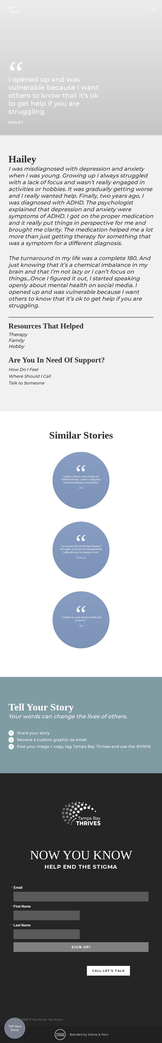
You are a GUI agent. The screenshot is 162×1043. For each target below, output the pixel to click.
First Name (22, 906)
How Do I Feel (23, 369)
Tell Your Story (14, 1028)
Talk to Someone (26, 383)
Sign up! (81, 947)
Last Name (22, 925)
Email (18, 887)
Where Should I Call (29, 376)
